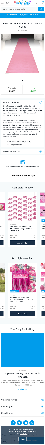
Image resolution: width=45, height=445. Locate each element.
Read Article (22, 389)
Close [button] (22, 439)
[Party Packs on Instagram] (13, 422)
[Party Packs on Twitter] (31, 422)
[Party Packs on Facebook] (25, 422)
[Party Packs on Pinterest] (19, 422)
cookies (23, 434)
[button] (22, 55)
